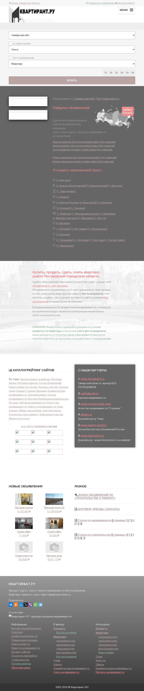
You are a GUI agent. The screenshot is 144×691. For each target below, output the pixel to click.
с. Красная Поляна (67, 202)
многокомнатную (66, 652)
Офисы (58, 664)
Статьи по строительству (94, 534)
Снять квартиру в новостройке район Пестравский (82, 149)
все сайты (27, 426)
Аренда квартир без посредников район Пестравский (84, 142)
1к (105, 72)
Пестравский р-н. (108, 98)
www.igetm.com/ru (93, 425)
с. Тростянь (97, 240)
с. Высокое (115, 185)
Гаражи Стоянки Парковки (31, 391)
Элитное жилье (51, 410)
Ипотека (32, 398)
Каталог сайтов (20, 652)
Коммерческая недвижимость (72, 668)
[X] (26, 605)
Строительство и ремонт (23, 414)
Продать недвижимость (110, 672)
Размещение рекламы (24, 640)
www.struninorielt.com (96, 404)
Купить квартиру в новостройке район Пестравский (83, 161)
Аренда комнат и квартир (35, 379)
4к (121, 72)
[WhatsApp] (35, 605)
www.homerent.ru (92, 379)
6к (132, 72)
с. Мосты (100, 218)
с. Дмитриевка (66, 191)
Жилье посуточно (19, 418)
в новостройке (22, 43)
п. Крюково (105, 202)
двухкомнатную (65, 645)
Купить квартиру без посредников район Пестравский (84, 157)
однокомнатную (65, 640)
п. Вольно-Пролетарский (71, 185)
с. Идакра (62, 197)
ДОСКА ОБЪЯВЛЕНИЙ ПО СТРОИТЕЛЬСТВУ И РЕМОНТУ (95, 496)
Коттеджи (31, 387)
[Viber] (30, 605)
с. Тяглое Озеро (115, 240)
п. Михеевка (86, 218)
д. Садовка (63, 234)
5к (127, 72)
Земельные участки (51, 414)
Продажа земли (37, 394)
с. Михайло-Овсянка (65, 218)
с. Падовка (63, 228)
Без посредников (66, 632)
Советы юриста (20, 644)
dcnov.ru (86, 414)
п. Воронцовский (97, 185)
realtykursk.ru (90, 393)
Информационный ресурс (53, 398)
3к (116, 72)
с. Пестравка (79, 228)
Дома (57, 660)
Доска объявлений (50, 383)
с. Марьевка (108, 213)
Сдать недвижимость (66, 672)
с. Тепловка (81, 240)
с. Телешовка (65, 240)
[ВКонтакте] (11, 605)
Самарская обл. (85, 98)
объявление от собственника (49, 285)
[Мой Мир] (21, 605)
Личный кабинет (126, 3)
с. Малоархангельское (86, 213)
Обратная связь (20, 667)
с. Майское (64, 213)
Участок (101, 660)
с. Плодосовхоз (98, 228)
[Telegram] (40, 605)
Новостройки (16, 387)
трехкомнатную (65, 648)
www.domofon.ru (92, 435)
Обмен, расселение (30, 410)
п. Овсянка (63, 223)
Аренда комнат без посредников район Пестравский (84, 145)
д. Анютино (63, 180)
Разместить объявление (101, 3)
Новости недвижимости (42, 406)
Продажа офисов (27, 383)
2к (111, 72)
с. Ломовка (78, 208)
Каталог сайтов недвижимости (27, 402)
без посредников (23, 57)
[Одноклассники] (16, 605)
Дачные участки (48, 387)
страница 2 (120, 520)
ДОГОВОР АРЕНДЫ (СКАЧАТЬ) (99, 509)
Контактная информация (26, 628)
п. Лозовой (63, 208)
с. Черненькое (65, 245)
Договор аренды (21, 663)
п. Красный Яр (88, 202)
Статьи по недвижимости (94, 520)
